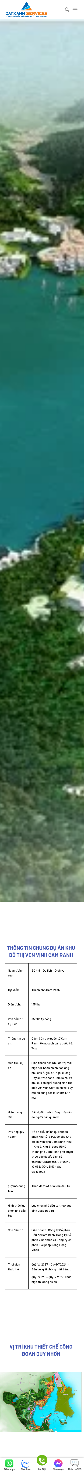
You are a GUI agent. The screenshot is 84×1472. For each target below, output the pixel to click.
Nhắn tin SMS (74, 1469)
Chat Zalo (26, 1469)
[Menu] (75, 9)
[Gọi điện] (42, 1461)
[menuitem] (64, 9)
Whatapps (9, 1469)
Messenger (58, 1469)
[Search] (64, 9)
